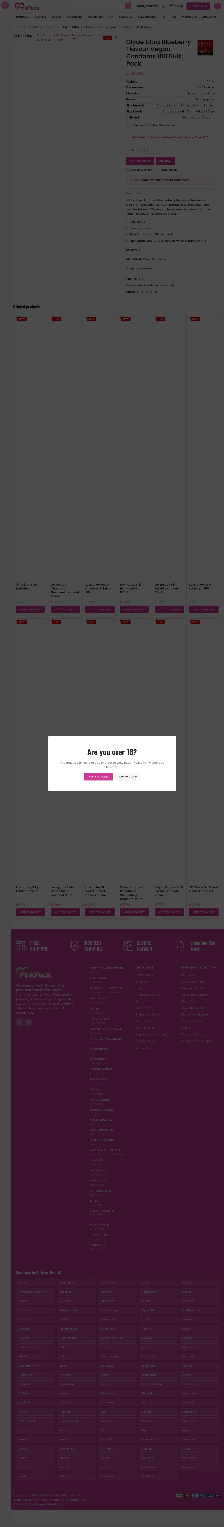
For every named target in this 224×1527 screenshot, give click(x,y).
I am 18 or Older (98, 776)
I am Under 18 (128, 776)
